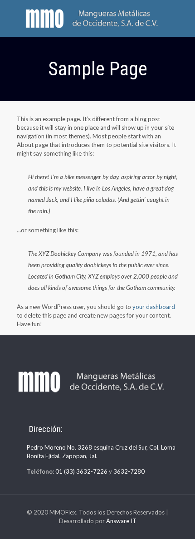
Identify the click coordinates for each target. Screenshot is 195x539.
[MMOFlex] (97, 18)
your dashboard (153, 306)
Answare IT (121, 520)
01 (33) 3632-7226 (81, 471)
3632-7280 (129, 471)
